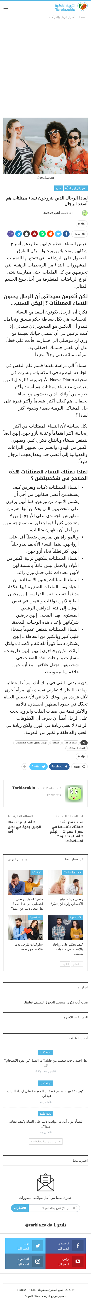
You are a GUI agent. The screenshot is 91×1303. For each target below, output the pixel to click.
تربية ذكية (36, 872)
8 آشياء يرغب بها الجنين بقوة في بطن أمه (24, 827)
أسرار (58, 188)
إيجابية (55, 743)
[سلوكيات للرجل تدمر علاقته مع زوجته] (25, 927)
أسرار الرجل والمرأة (75, 188)
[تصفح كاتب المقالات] (84, 213)
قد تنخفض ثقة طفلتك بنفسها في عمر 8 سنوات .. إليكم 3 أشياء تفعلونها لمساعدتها (66, 831)
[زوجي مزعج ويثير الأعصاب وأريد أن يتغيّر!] (65, 882)
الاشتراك (20, 1208)
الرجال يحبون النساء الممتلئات (31, 743)
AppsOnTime (33, 1296)
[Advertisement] (45, 67)
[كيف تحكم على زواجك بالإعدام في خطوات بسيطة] (65, 927)
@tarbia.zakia (38, 1225)
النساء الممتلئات (76, 748)
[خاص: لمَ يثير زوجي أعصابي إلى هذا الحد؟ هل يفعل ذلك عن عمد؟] (25, 882)
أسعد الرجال (70, 743)
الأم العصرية (76, 917)
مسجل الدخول (55, 1002)
